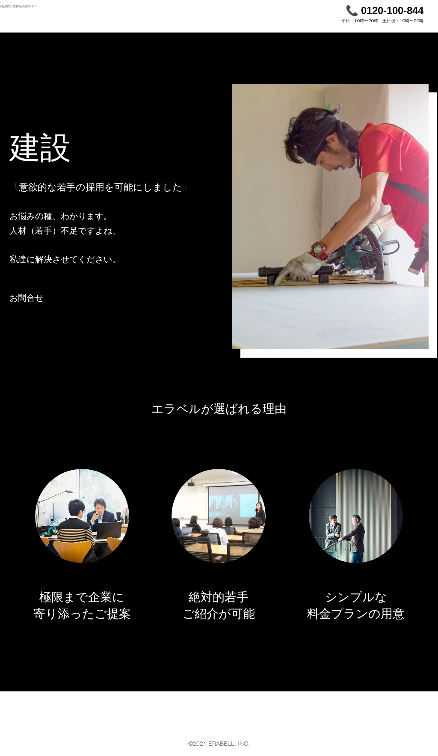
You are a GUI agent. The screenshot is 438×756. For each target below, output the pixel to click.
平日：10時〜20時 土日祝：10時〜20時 (382, 21)
